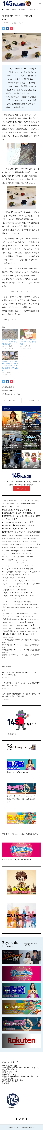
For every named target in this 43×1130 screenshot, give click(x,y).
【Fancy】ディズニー (30, 595)
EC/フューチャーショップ (29, 541)
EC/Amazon (35, 535)
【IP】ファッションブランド (28, 616)
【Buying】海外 (7, 596)
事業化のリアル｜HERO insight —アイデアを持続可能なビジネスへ (21, 651)
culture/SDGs (13, 501)
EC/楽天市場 (35, 544)
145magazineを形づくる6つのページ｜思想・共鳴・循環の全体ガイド (20, 1068)
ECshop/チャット (30, 553)
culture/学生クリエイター (24, 500)
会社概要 (5, 1083)
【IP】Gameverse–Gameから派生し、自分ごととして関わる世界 (19, 604)
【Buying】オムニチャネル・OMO (19, 575)
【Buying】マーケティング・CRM (28, 584)
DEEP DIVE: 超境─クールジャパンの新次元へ (16, 535)
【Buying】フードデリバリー (8, 584)
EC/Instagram (24, 538)
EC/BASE (18, 538)
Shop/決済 (4, 575)
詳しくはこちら (21, 489)
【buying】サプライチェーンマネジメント (13, 577)
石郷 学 (11, 387)
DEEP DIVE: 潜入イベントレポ (14, 529)
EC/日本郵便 (16, 544)
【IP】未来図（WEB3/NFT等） (13, 619)
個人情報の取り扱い (10, 1082)
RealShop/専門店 (28, 569)
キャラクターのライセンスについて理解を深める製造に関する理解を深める (21, 799)
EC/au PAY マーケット (8, 538)
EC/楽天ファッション (24, 544)
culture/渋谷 (5, 504)
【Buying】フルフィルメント (26, 581)
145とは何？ (11, 734)
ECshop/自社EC (7, 560)
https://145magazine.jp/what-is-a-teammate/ (17, 859)
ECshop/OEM (13, 547)
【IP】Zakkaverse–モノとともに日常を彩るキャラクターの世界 (19, 613)
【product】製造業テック (32, 631)
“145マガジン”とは (9, 1066)
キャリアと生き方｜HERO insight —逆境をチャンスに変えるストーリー (21, 641)
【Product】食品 (28, 634)
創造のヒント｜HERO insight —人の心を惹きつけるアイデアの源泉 (20, 656)
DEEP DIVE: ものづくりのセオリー (17, 510)
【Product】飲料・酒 (7, 637)
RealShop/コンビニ (29, 565)
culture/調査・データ (28, 504)
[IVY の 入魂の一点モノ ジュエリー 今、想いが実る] (28, 334)
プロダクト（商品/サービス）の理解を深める (20, 834)
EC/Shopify (36, 538)
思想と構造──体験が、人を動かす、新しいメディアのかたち (21, 1077)
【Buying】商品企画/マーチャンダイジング (17, 593)
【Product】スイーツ (7, 628)
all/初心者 (5, 501)
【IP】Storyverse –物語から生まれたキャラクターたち (20, 609)
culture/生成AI (15, 504)
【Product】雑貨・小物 (11, 634)
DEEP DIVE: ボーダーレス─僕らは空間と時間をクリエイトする (21, 517)
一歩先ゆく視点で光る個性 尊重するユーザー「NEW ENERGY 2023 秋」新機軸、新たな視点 (10, 366)
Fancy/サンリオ (21, 563)
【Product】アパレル (26, 622)
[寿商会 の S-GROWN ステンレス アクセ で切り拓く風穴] (10, 334)
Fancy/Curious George (19, 560)
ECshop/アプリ (6, 550)
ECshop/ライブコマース (7, 556)
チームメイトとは (9, 1075)
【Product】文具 (34, 628)
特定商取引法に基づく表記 (12, 1080)
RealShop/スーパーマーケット (11, 569)
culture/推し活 (35, 500)
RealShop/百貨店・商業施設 (11, 572)
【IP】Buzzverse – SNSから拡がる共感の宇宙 (16, 602)
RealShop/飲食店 (25, 572)
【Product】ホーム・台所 (21, 628)
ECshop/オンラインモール (22, 550)
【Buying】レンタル (19, 586)
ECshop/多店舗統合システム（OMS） (24, 556)
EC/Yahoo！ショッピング (12, 541)
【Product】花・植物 (22, 631)
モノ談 (14, 23)
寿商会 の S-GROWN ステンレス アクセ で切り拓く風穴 (9, 342)
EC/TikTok (3, 541)
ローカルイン (20, 23)
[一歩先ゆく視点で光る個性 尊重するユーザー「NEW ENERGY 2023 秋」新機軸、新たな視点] (10, 355)
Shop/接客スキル (35, 572)
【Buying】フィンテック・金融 (9, 580)
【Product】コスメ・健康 (25, 625)
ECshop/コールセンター (18, 553)
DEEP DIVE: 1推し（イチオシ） (12, 507)
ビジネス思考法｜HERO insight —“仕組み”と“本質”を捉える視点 (20, 646)
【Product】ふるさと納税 (32, 619)
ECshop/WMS (20, 547)
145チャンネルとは (9, 1071)
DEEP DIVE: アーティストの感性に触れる (18, 513)
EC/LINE (30, 538)
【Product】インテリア (8, 625)
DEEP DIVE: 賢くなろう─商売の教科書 (21, 532)
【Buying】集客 (19, 596)
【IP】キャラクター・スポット (12, 616)
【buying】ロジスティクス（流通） (14, 590)
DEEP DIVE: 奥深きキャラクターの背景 (17, 522)
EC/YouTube (20, 541)
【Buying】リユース (8, 587)
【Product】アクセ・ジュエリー (13, 394)
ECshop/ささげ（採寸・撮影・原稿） (31, 547)
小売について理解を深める (17, 772)
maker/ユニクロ (15, 565)
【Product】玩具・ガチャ (10, 631)
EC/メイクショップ (7, 544)
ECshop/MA (5, 547)
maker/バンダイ (6, 565)
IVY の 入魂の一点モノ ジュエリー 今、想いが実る (28, 342)
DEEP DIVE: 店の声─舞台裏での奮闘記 (18, 525)
